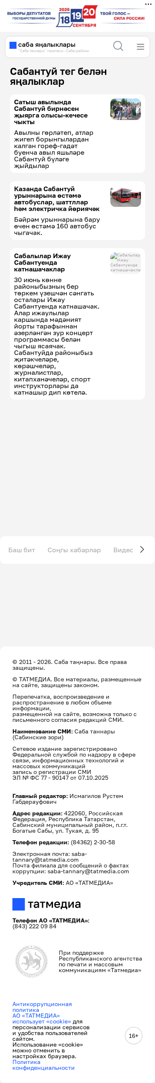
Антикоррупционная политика (42, 1006)
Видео (123, 550)
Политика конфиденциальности (43, 1064)
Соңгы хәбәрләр (74, 550)
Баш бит (21, 550)
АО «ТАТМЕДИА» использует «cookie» (41, 1018)
